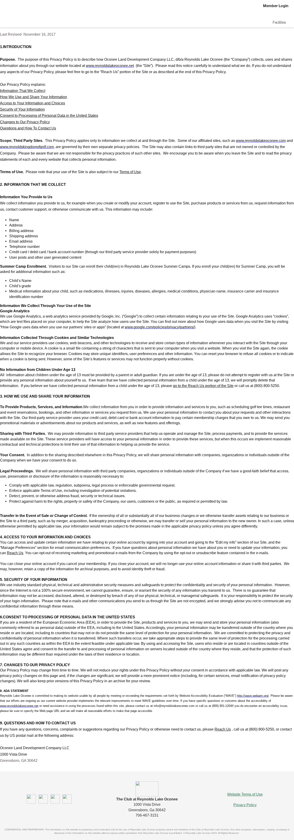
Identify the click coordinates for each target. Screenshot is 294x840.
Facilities (279, 23)
